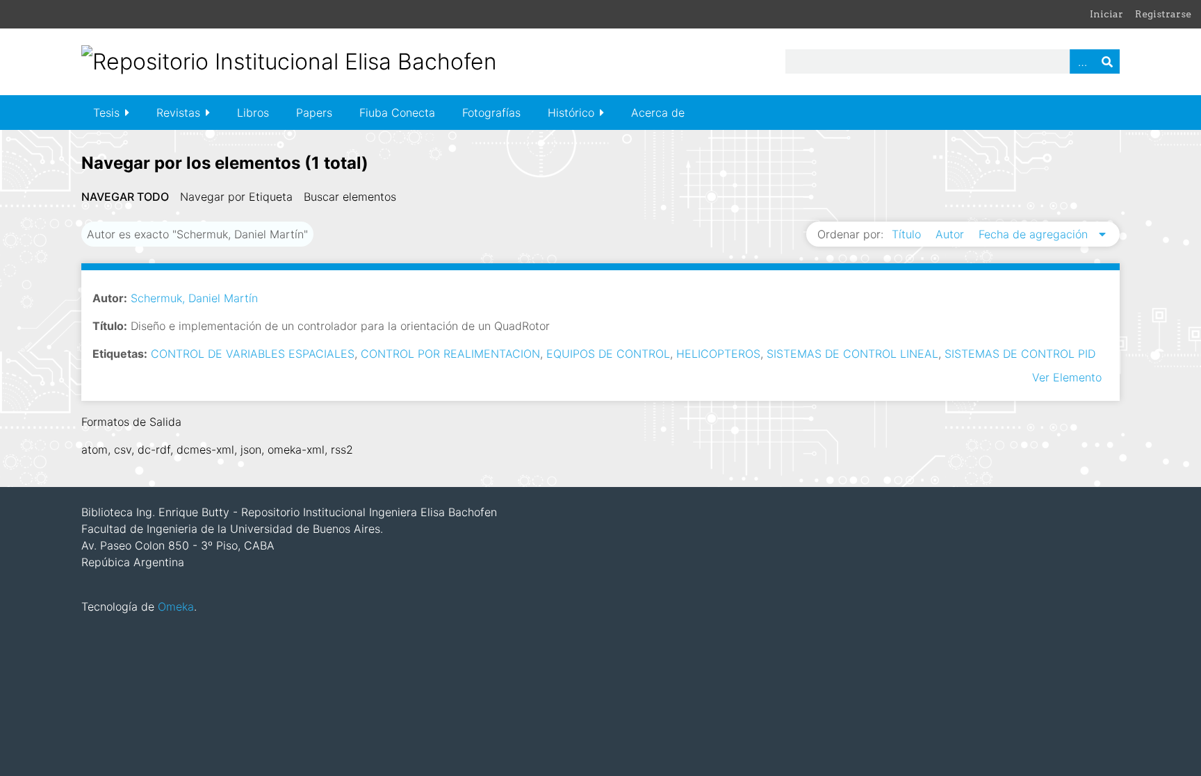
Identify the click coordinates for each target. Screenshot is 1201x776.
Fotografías (491, 112)
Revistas (178, 112)
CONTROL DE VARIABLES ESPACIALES (252, 354)
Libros (253, 112)
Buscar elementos (350, 197)
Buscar (1107, 61)
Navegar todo (125, 197)
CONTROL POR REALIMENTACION (450, 354)
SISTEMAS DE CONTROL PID (1020, 354)
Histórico (571, 112)
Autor (951, 234)
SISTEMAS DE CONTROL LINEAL (852, 354)
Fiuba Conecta (397, 112)
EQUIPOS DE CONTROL (608, 354)
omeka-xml (296, 449)
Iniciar (1106, 13)
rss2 (342, 449)
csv (122, 449)
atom (94, 449)
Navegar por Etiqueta (236, 197)
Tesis (106, 112)
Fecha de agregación (1035, 234)
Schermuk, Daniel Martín (194, 298)
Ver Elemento (1067, 377)
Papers (314, 112)
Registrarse (1163, 13)
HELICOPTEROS (718, 354)
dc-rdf (154, 449)
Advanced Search (1082, 61)
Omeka (176, 606)
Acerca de (658, 112)
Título (908, 234)
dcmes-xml (205, 449)
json (250, 449)
